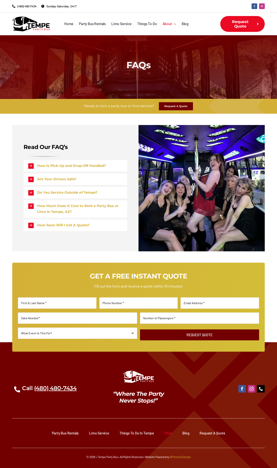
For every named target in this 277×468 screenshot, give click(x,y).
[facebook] (254, 6)
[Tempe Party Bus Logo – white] (138, 372)
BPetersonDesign (180, 457)
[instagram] (262, 6)
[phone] (261, 389)
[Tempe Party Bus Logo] (31, 18)
